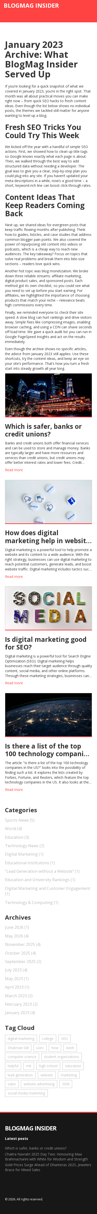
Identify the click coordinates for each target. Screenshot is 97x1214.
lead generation (20, 1075)
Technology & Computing (31, 902)
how (54, 1047)
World (13, 828)
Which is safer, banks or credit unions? (43, 430)
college (47, 1038)
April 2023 (17, 987)
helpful (13, 1065)
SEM (65, 1084)
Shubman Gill (18, 1047)
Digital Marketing (24, 854)
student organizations (61, 1056)
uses (40, 1047)
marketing (69, 1075)
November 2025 (23, 944)
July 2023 (16, 970)
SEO (64, 1038)
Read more (14, 469)
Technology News (24, 845)
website (47, 1075)
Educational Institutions (30, 863)
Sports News (20, 820)
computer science (22, 1056)
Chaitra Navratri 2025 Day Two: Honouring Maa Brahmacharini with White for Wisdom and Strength (46, 1156)
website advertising (39, 1084)
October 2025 (20, 953)
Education (17, 837)
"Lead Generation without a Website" (42, 871)
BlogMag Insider (31, 5)
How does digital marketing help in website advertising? (47, 536)
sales (12, 1084)
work (70, 1047)
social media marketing (26, 1093)
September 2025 (23, 961)
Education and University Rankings (40, 879)
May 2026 (17, 936)
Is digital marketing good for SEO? (46, 643)
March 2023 (19, 995)
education (73, 1065)
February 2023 (21, 1004)
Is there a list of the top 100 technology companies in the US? (48, 750)
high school (48, 1065)
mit (28, 1065)
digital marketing (21, 1038)
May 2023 (17, 978)
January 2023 (20, 1012)
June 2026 (17, 927)
